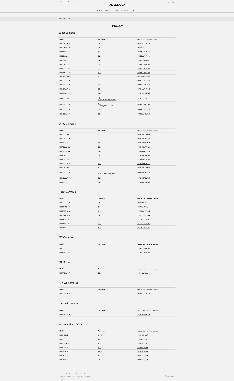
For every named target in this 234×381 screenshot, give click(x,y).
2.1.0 (99, 343)
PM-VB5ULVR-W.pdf (143, 105)
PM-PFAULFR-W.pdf (143, 294)
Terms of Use (79, 376)
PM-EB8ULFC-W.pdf (143, 56)
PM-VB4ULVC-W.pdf (143, 93)
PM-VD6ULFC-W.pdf (143, 178)
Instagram (81, 373)
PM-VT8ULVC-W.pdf (143, 228)
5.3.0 (99, 294)
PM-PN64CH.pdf (142, 347)
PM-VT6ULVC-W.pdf (143, 223)
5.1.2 (99, 48)
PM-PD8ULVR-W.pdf (143, 151)
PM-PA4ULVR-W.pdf (143, 273)
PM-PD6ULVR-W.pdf (143, 147)
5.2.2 (99, 273)
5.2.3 (99, 56)
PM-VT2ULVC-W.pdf (143, 219)
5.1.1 (99, 252)
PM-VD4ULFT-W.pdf (143, 163)
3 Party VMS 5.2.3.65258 (107, 99)
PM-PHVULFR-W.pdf (143, 314)
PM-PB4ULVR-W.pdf (143, 64)
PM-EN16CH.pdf (142, 335)
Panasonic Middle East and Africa (68, 2)
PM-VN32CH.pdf (142, 356)
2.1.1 (99, 347)
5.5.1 (99, 44)
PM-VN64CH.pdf (142, 360)
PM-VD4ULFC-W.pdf (143, 159)
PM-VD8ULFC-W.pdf (143, 182)
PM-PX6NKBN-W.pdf (143, 77)
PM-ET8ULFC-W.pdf (143, 215)
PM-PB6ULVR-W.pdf (143, 68)
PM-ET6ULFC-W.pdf (143, 211)
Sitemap (87, 376)
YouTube (73, 373)
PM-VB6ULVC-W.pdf (143, 110)
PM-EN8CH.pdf (142, 339)
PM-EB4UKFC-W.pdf (143, 48)
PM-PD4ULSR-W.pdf (143, 143)
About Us (62, 376)
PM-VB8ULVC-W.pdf (143, 114)
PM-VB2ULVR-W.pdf (143, 85)
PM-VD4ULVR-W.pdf (143, 168)
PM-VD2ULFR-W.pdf (143, 155)
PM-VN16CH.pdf (142, 352)
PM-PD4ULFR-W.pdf (143, 139)
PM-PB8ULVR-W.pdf (143, 72)
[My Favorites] (173, 15)
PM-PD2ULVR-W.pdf (143, 135)
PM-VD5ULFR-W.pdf (143, 173)
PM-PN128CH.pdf (143, 343)
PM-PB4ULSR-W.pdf (143, 60)
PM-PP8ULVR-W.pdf (143, 248)
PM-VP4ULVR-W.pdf (143, 252)
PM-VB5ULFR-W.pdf (143, 98)
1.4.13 (100, 335)
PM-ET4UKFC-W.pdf (143, 207)
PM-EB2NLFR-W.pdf (143, 44)
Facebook (62, 373)
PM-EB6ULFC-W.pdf (143, 52)
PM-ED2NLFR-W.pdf (143, 203)
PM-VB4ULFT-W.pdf (143, 89)
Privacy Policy (70, 376)
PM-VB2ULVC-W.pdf (143, 81)
